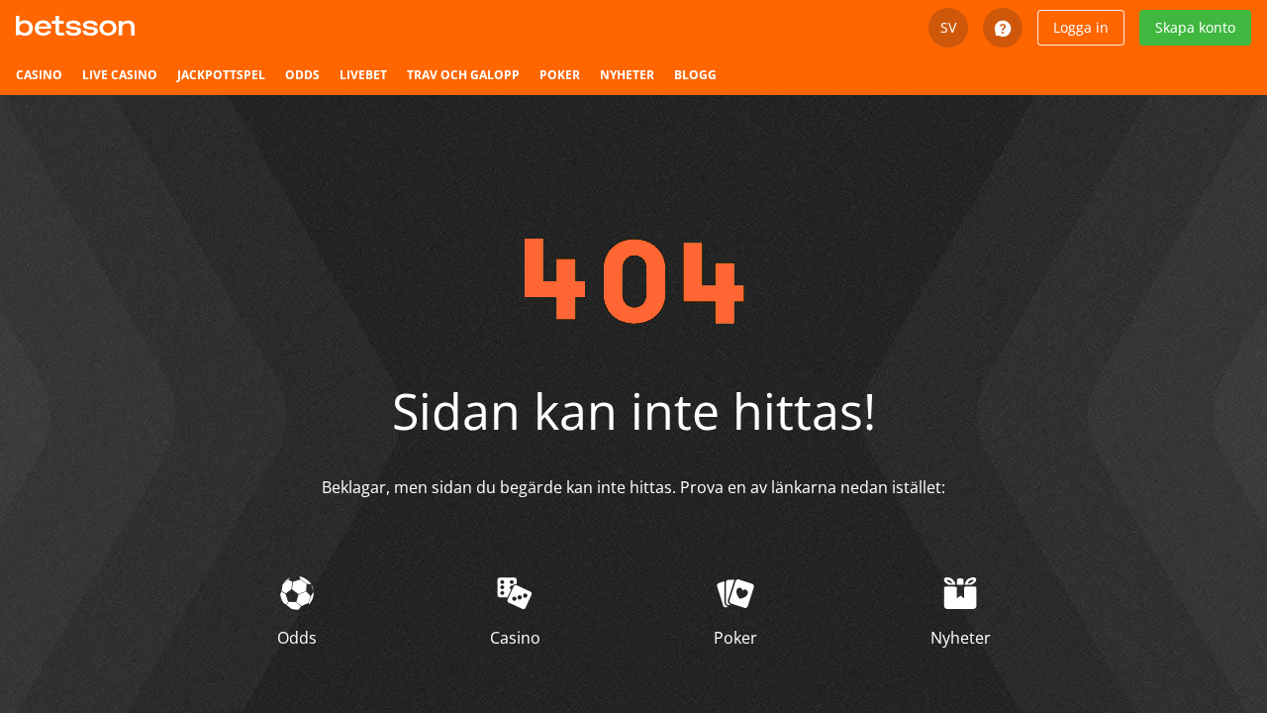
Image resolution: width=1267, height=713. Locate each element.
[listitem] (39, 75)
